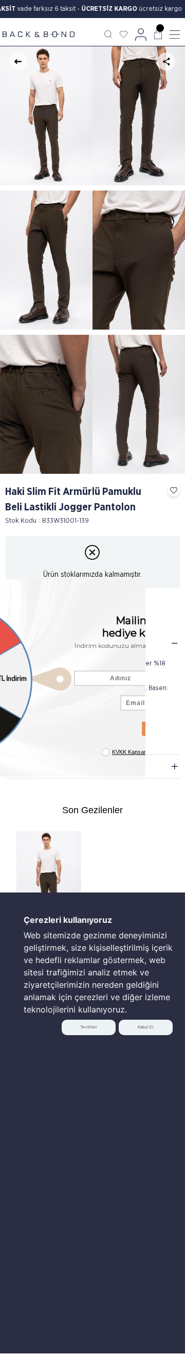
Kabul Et (146, 1026)
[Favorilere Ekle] (171, 490)
